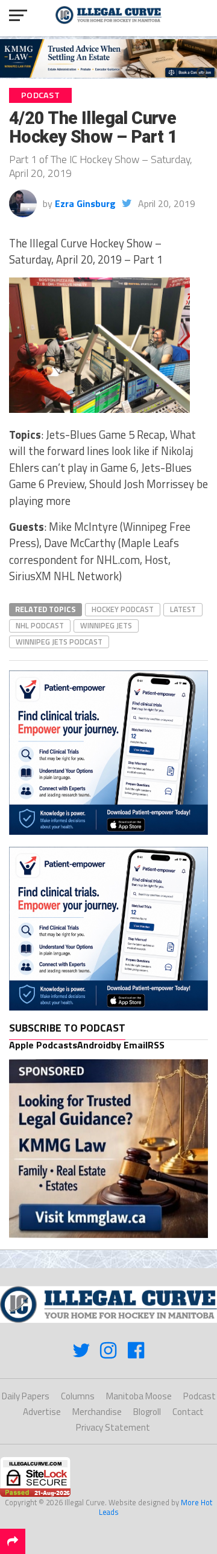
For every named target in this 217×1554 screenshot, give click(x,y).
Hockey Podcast (123, 609)
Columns (78, 1396)
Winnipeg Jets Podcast (59, 642)
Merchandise (97, 1412)
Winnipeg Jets (106, 625)
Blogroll (147, 1412)
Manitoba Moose (139, 1396)
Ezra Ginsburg (85, 203)
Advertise (42, 1412)
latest (183, 609)
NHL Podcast (40, 625)
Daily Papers (25, 1396)
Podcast (199, 1396)
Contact (188, 1412)
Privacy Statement (113, 1427)
